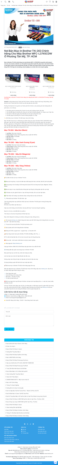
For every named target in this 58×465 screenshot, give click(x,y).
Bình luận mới (9, 329)
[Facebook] (24, 424)
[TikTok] (30, 424)
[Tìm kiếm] (5, 2)
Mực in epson (28, 463)
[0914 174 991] (13, 2)
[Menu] (1, 2)
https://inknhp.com (17, 243)
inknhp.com (14, 220)
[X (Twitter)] (27, 424)
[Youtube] (33, 424)
